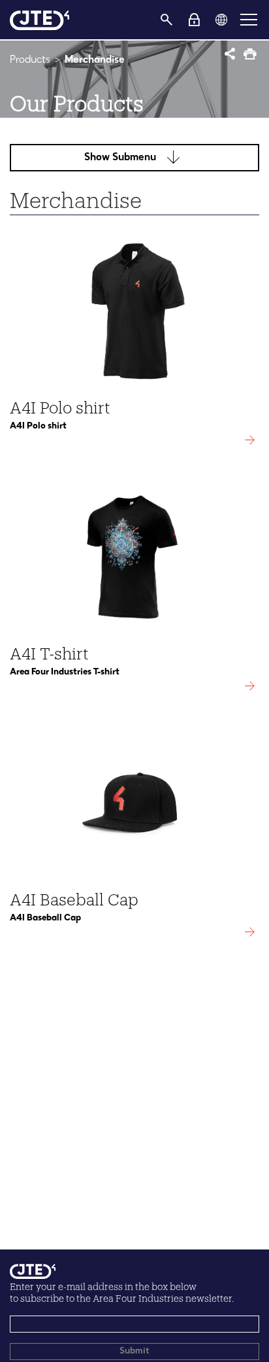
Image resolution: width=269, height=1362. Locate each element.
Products (30, 60)
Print (251, 55)
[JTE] (39, 19)
